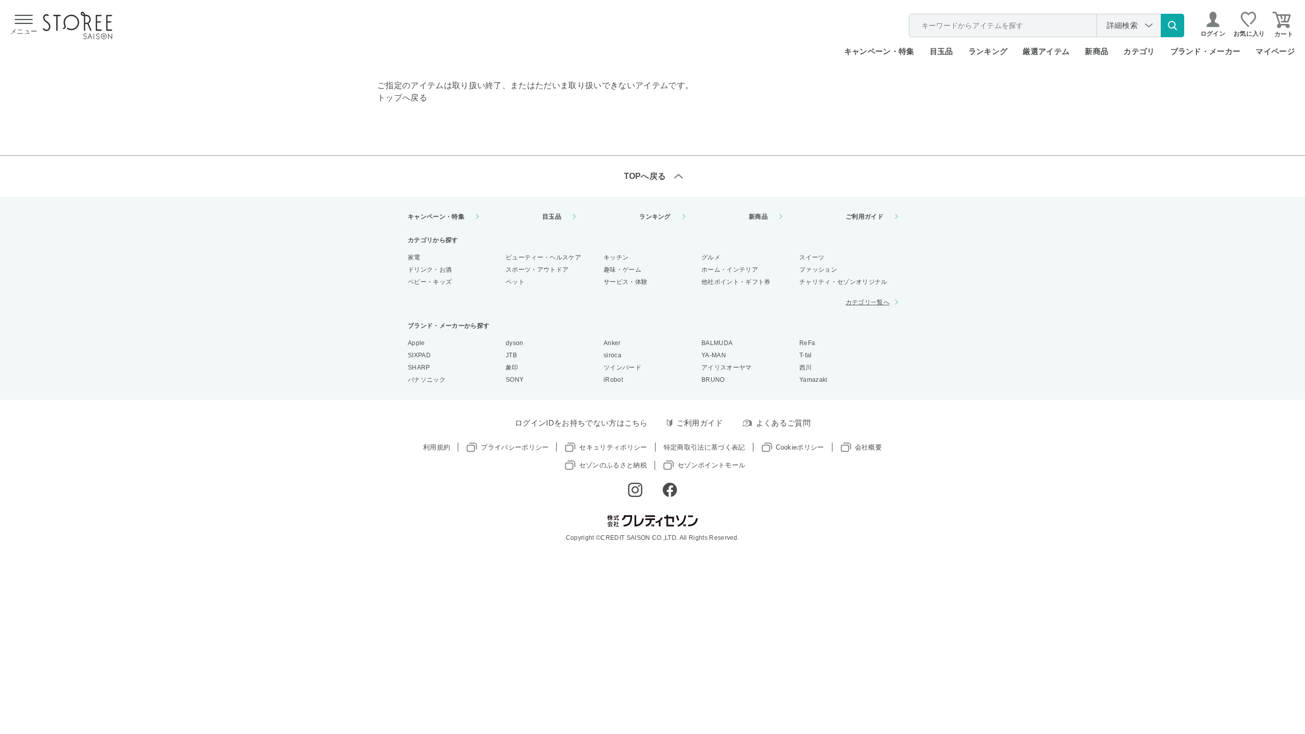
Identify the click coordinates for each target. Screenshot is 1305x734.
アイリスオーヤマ (726, 367)
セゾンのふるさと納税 (613, 465)
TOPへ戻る (645, 176)
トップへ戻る (402, 97)
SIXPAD (419, 355)
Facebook (670, 490)
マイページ (1275, 51)
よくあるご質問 (783, 422)
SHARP (419, 367)
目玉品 (941, 51)
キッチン (616, 257)
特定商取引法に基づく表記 (704, 447)
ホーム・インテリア (729, 269)
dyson (515, 343)
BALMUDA (717, 343)
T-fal (805, 355)
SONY (515, 379)
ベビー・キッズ (430, 281)
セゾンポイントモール (711, 465)
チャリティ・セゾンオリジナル (843, 281)
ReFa (807, 343)
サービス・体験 (625, 281)
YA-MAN (713, 355)
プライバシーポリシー (515, 447)
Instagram (635, 490)
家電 (414, 257)
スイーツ (811, 257)
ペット (515, 281)
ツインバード (622, 367)
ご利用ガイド (864, 216)
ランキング (988, 51)
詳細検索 (1122, 25)
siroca (612, 355)
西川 (805, 367)
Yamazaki (813, 379)
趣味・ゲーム (622, 269)
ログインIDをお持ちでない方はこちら (581, 422)
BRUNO (713, 379)
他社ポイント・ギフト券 (736, 281)
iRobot (613, 379)
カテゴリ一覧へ (868, 302)
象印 (512, 367)
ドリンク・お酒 (430, 269)
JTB (511, 355)
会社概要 (868, 447)
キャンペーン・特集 (879, 51)
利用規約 (436, 447)
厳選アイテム (1046, 51)
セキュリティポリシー (613, 447)
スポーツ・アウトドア (537, 269)
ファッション (818, 269)
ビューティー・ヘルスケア (543, 257)
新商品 (1096, 51)
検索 (1172, 25)
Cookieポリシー (800, 447)
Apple (416, 343)
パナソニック (427, 379)
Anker (612, 343)
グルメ (710, 257)
